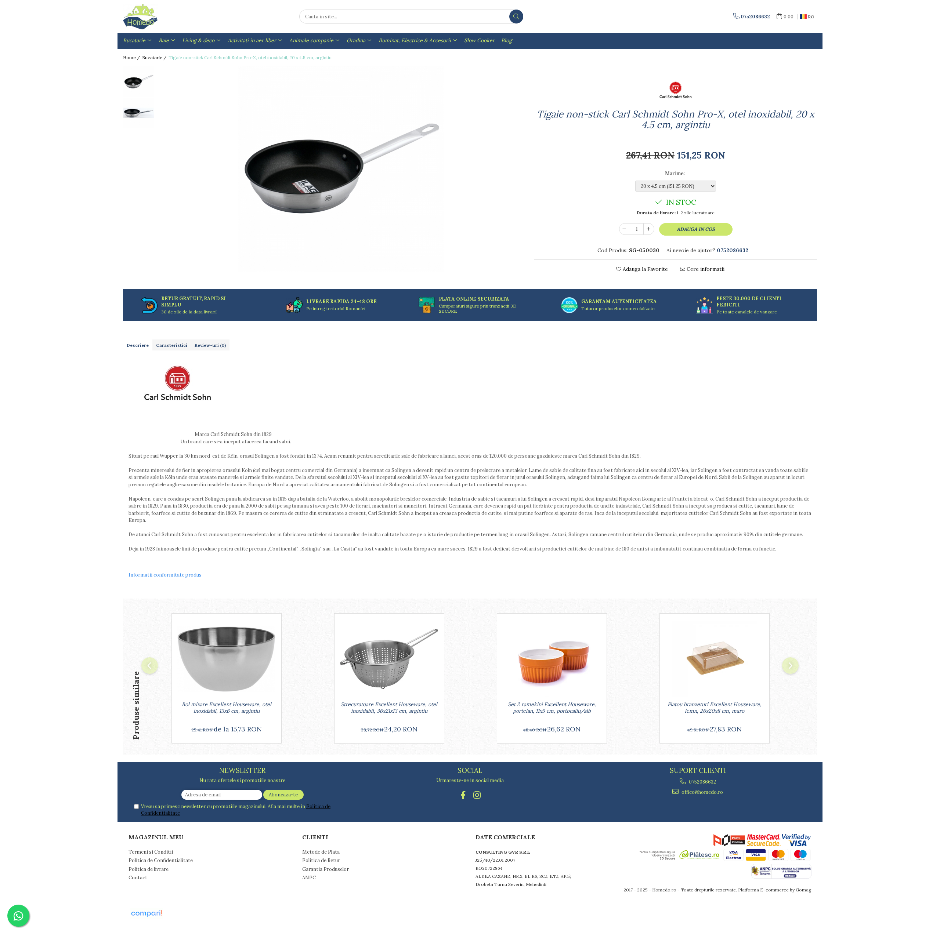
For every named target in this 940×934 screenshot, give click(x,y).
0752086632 (702, 782)
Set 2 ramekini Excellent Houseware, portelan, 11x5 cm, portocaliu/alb (552, 707)
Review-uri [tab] (210, 345)
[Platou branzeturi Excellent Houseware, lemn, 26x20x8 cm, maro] (714, 659)
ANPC (309, 878)
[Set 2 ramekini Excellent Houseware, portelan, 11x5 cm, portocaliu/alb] (552, 659)
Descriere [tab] (138, 345)
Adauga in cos (696, 229)
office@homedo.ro (701, 792)
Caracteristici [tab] (171, 345)
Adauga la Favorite (644, 269)
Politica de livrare (149, 869)
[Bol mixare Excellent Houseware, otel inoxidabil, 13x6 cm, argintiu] (226, 659)
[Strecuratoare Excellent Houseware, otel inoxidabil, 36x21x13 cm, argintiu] (389, 659)
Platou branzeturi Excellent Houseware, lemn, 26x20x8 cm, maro (715, 707)
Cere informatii (704, 269)
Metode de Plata (321, 852)
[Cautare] (516, 16)
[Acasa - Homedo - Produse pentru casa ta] (159, 16)
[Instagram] (477, 795)
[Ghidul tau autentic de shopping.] (146, 913)
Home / (132, 57)
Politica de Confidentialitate (161, 860)
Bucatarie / (154, 57)
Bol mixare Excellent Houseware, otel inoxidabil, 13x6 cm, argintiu (226, 707)
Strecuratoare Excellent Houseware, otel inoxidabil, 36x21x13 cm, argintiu (389, 707)
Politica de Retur (321, 860)
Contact (138, 878)
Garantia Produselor (325, 869)
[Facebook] (463, 795)
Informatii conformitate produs (165, 575)
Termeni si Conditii (151, 852)
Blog (506, 40)
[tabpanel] (340, 169)
